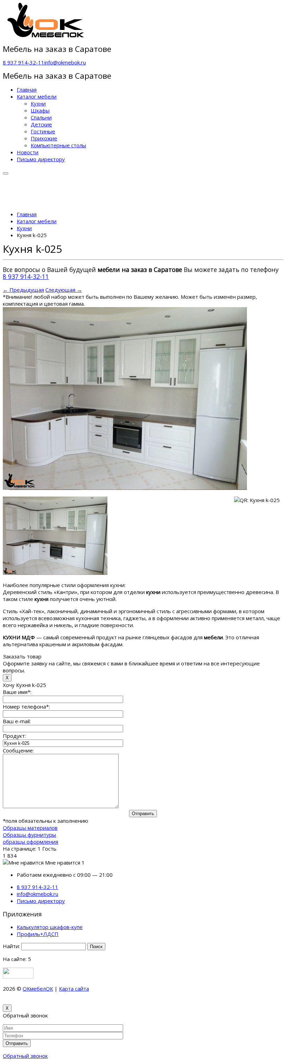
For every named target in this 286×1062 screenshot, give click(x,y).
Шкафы (40, 110)
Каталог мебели (37, 96)
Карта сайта (74, 988)
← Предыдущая (23, 289)
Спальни (41, 117)
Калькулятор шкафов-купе (50, 926)
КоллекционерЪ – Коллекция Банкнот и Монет (148, 988)
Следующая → (63, 289)
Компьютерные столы (58, 145)
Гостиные (43, 131)
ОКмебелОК (38, 988)
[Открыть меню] (5, 173)
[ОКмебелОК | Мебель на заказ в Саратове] (46, 35)
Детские (41, 124)
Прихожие (44, 138)
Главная (27, 89)
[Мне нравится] (23, 862)
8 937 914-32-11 (23, 62)
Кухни (38, 103)
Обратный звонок (25, 1055)
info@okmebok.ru (65, 62)
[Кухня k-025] (125, 487)
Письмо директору (41, 159)
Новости (27, 152)
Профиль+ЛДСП (38, 933)
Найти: (11, 946)
